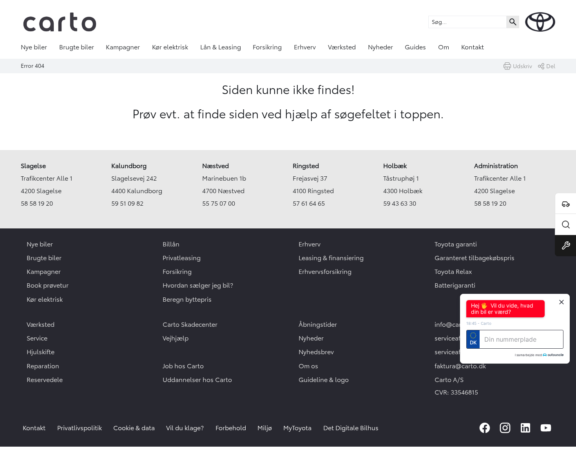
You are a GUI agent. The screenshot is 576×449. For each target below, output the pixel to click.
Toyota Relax (453, 271)
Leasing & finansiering (331, 258)
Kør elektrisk (170, 47)
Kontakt (472, 47)
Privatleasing (182, 258)
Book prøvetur (48, 285)
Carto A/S (449, 380)
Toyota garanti (456, 244)
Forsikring (267, 47)
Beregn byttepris (187, 299)
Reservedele (45, 380)
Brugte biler (76, 47)
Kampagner (123, 47)
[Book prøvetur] (565, 203)
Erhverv (305, 47)
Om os (308, 366)
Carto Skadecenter (190, 324)
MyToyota (297, 428)
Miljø (264, 428)
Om (443, 47)
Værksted (342, 47)
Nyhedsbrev (316, 352)
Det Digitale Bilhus (351, 428)
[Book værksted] (565, 245)
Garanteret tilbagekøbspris (474, 258)
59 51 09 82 (127, 203)
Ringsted (306, 166)
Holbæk (395, 166)
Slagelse (33, 166)
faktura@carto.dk (460, 366)
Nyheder (380, 47)
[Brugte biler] (565, 224)
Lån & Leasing (220, 47)
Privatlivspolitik (79, 428)
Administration (496, 166)
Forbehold (231, 428)
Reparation (43, 366)
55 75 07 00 (218, 203)
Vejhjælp (175, 338)
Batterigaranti (455, 285)
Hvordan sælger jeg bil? (198, 285)
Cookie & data (134, 428)
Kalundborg (129, 166)
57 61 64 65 (309, 203)
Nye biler (34, 47)
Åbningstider (318, 324)
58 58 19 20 (37, 203)
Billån (171, 244)
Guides (415, 47)
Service (37, 338)
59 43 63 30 (399, 203)
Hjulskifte (40, 352)
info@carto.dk (455, 324)
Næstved (215, 166)
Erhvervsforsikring (325, 271)
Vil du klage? (185, 428)
